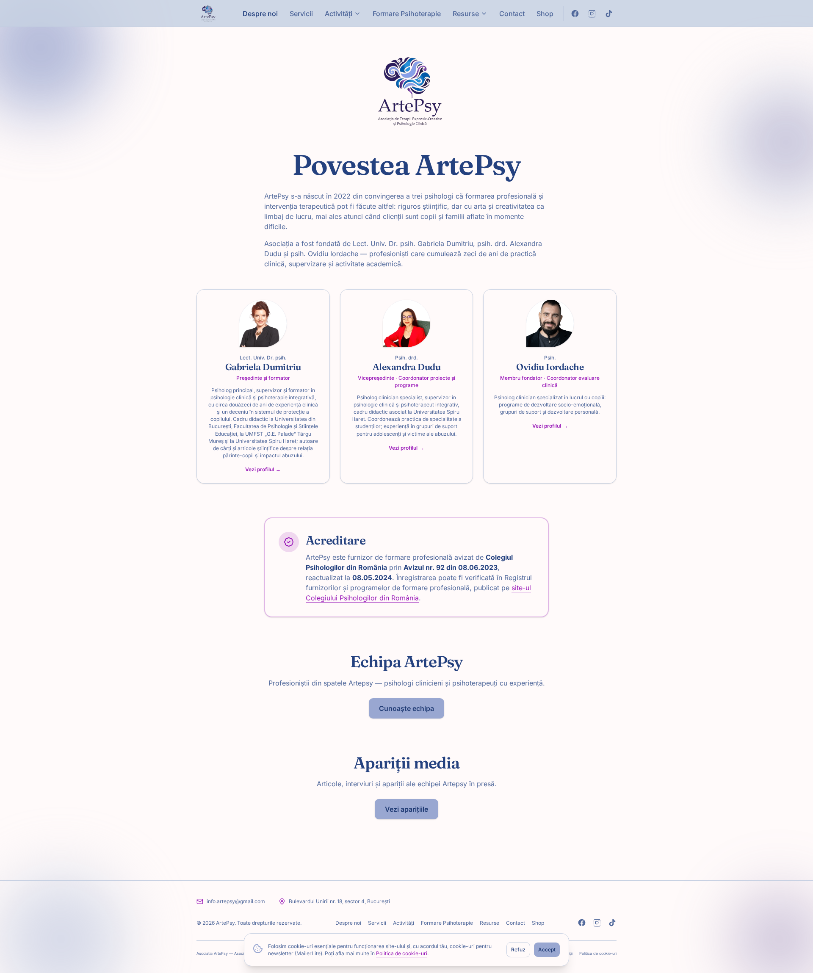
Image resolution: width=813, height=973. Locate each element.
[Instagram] (597, 922)
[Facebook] (582, 922)
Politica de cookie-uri (401, 953)
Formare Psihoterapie (407, 13)
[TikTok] (612, 922)
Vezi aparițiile (406, 809)
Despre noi (260, 13)
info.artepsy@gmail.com (236, 901)
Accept (547, 949)
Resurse (466, 13)
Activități (338, 13)
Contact (512, 13)
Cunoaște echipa (406, 708)
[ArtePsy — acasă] (207, 13)
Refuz (518, 949)
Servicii (301, 13)
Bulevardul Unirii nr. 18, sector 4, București (339, 901)
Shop (544, 13)
